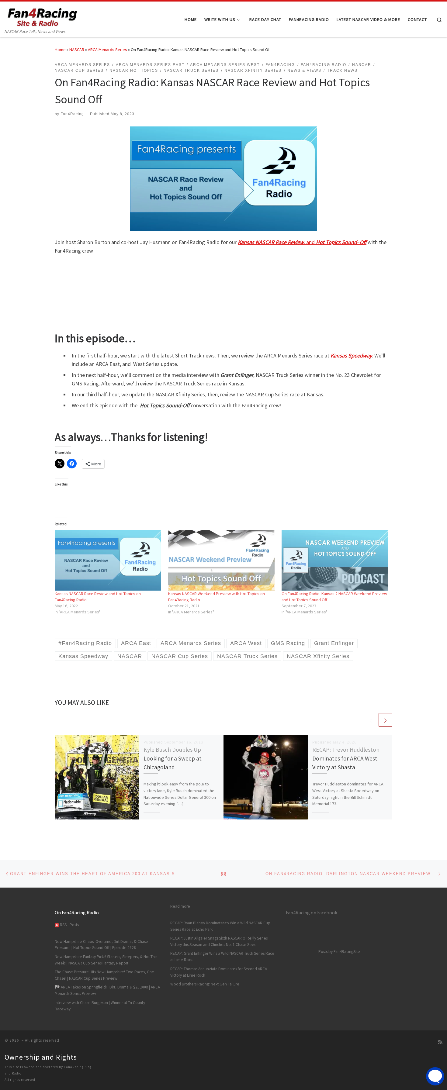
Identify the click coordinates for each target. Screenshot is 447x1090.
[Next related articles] (385, 720)
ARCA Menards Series (107, 49)
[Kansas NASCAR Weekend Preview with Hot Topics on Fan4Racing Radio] (221, 560)
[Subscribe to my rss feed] (440, 1042)
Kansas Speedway (351, 355)
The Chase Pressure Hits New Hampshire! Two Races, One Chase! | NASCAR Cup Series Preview (104, 975)
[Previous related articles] (371, 720)
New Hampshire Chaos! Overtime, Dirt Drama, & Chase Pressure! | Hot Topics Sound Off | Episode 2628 (101, 944)
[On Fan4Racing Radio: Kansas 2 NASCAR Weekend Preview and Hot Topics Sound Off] (335, 560)
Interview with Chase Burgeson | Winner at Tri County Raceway (100, 1006)
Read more (180, 906)
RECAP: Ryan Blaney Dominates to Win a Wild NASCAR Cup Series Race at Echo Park (220, 926)
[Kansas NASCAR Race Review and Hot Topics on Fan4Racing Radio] (108, 560)
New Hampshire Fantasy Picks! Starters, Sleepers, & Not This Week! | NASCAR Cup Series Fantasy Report (106, 960)
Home (60, 49)
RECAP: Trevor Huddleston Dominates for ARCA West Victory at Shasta (345, 758)
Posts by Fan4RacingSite (339, 951)
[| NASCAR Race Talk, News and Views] (43, 15)
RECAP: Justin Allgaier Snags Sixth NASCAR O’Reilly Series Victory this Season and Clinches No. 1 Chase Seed (219, 941)
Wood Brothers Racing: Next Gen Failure (204, 984)
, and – (302, 242)
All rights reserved (20, 1080)
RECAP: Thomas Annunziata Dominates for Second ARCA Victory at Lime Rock (218, 972)
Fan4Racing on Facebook (311, 912)
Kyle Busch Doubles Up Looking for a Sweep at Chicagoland (173, 758)
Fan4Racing (72, 114)
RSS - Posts (69, 924)
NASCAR (76, 49)
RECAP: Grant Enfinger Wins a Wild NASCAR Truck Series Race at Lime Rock (222, 956)
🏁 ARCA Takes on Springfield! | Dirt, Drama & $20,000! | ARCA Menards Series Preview (107, 990)
